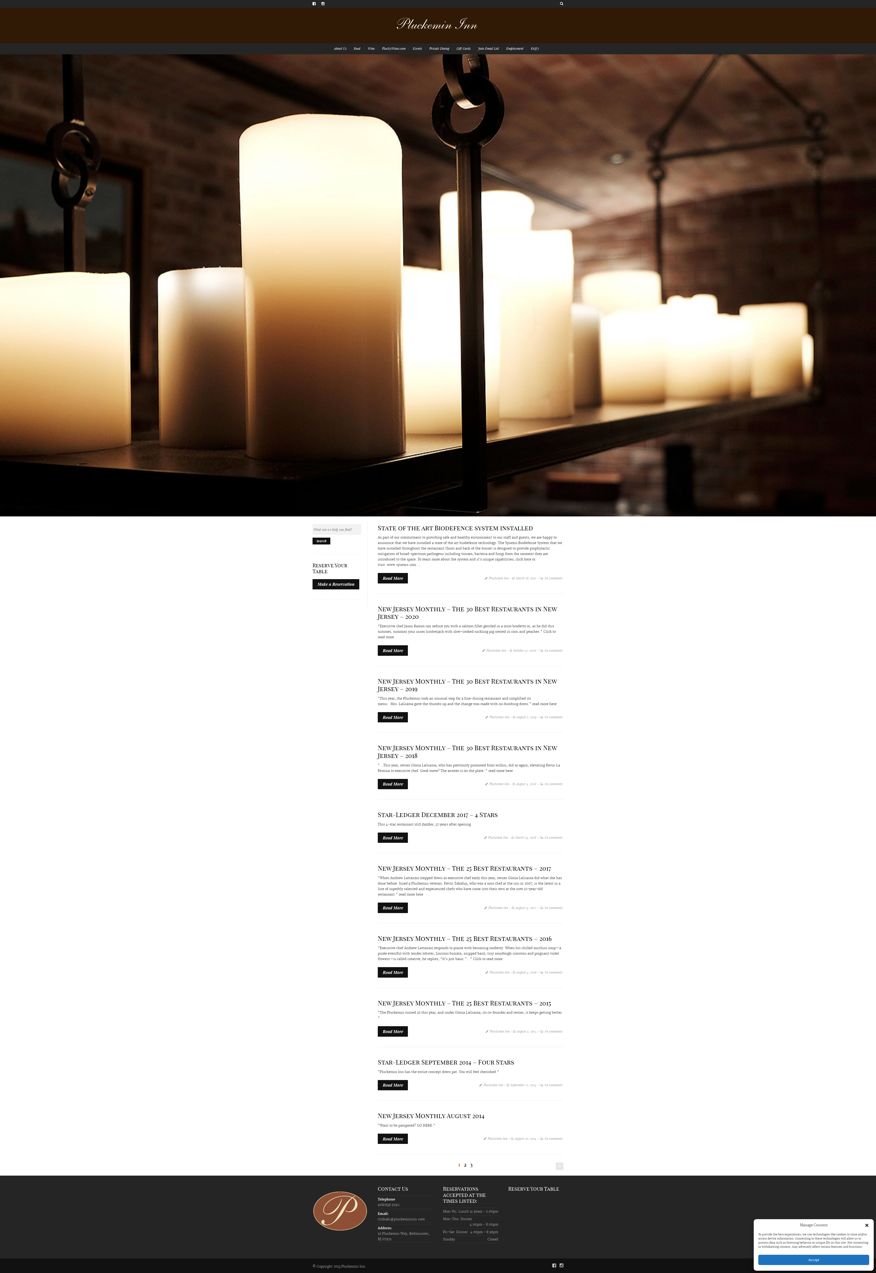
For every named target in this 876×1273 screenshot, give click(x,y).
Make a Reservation (336, 584)
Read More (393, 578)
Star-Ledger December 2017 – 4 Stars (438, 815)
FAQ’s (535, 48)
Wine (371, 48)
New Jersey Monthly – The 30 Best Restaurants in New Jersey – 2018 (467, 752)
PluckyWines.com (394, 48)
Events (417, 48)
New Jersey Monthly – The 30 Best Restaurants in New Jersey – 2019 (467, 685)
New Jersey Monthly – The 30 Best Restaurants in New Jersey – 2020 (467, 613)
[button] (867, 1225)
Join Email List (488, 48)
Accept (813, 1260)
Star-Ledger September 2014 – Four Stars (446, 1062)
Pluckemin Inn (499, 578)
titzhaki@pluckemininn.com (401, 1219)
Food (357, 48)
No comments (553, 578)
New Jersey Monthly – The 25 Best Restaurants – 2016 (465, 938)
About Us (340, 48)
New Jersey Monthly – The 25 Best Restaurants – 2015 (464, 1003)
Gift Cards (463, 48)
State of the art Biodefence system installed (455, 528)
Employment (515, 48)
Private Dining (439, 48)
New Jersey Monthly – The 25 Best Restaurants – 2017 (464, 868)
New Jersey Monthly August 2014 (431, 1116)
